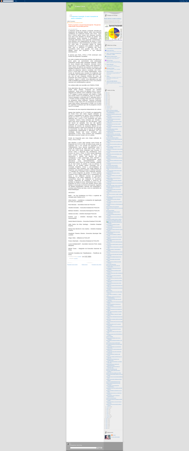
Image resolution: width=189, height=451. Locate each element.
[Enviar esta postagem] (82, 256)
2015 (107, 420)
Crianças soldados (109, 336)
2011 (107, 425)
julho (107, 409)
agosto (108, 408)
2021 (107, 99)
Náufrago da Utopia (110, 68)
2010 (107, 426)
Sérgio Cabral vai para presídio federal (113, 342)
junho (108, 410)
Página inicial (84, 264)
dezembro (108, 106)
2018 (107, 103)
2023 (107, 96)
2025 (107, 94)
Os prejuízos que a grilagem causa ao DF (113, 220)
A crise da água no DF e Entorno (112, 166)
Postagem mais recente (72, 264)
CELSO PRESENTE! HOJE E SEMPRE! (113, 69)
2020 (107, 100)
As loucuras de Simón (110, 210)
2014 (107, 421)
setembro (108, 406)
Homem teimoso (109, 290)
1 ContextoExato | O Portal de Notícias (114, 48)
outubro (108, 108)
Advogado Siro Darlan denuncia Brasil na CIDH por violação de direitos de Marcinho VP (114, 83)
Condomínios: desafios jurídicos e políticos (114, 219)
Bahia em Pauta (110, 60)
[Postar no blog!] (86, 256)
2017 (107, 104)
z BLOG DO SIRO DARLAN (112, 81)
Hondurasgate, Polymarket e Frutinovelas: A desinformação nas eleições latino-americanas (114, 78)
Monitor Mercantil (110, 64)
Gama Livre (80, 6)
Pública (108, 76)
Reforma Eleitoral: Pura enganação (112, 206)
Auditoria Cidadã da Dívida (112, 56)
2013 (107, 422)
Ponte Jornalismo (110, 71)
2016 (107, 418)
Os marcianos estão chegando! (112, 165)
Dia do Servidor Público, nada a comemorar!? (114, 185)
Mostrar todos (121, 86)
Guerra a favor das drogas (111, 264)
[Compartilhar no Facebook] (89, 256)
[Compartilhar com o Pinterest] (90, 256)
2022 (107, 98)
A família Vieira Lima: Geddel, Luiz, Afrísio (113, 372)
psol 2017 (76, 258)
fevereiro (108, 416)
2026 (107, 92)
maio (107, 412)
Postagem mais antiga (96, 264)
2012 (107, 424)
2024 (107, 95)
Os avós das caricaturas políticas (112, 137)
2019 (107, 102)
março (108, 414)
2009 (107, 428)
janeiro (108, 417)
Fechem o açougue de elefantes (112, 110)
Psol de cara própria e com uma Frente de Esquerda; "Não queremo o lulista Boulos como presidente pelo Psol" (84, 25)
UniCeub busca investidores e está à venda (114, 51)
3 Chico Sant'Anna (110, 50)
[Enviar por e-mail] (85, 256)
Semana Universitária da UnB (111, 369)
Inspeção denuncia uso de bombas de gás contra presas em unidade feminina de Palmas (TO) (114, 73)
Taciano (114, 435)
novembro (108, 107)
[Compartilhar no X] (87, 256)
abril (107, 413)
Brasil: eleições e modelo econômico (112, 18)
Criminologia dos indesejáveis (111, 156)
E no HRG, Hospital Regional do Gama (113, 381)
